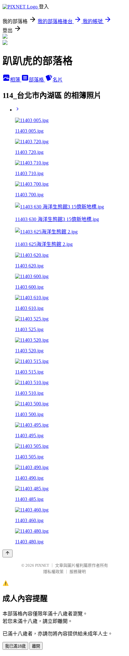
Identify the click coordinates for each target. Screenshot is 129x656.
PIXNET (42, 565)
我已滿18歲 (15, 646)
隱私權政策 (53, 571)
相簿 (15, 79)
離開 (36, 646)
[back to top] (8, 553)
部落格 (37, 79)
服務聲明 (78, 571)
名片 (58, 79)
